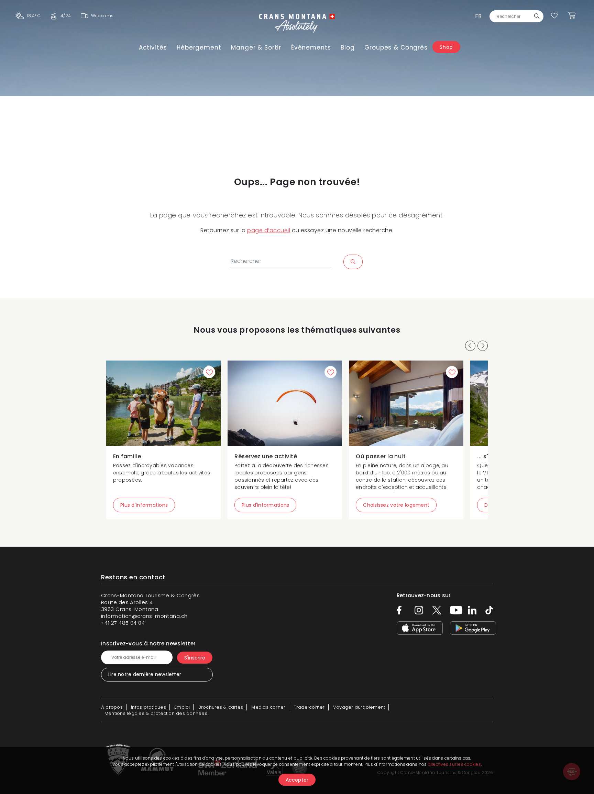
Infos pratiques (148, 707)
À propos (112, 707)
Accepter (297, 779)
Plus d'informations (144, 505)
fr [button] (478, 16)
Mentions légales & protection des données (155, 713)
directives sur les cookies (454, 764)
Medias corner (268, 707)
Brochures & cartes (220, 707)
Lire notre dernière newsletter (144, 674)
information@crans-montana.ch (144, 616)
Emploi (182, 707)
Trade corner (309, 707)
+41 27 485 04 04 (123, 622)
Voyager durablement (359, 707)
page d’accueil (268, 230)
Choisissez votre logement (396, 505)
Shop (446, 47)
